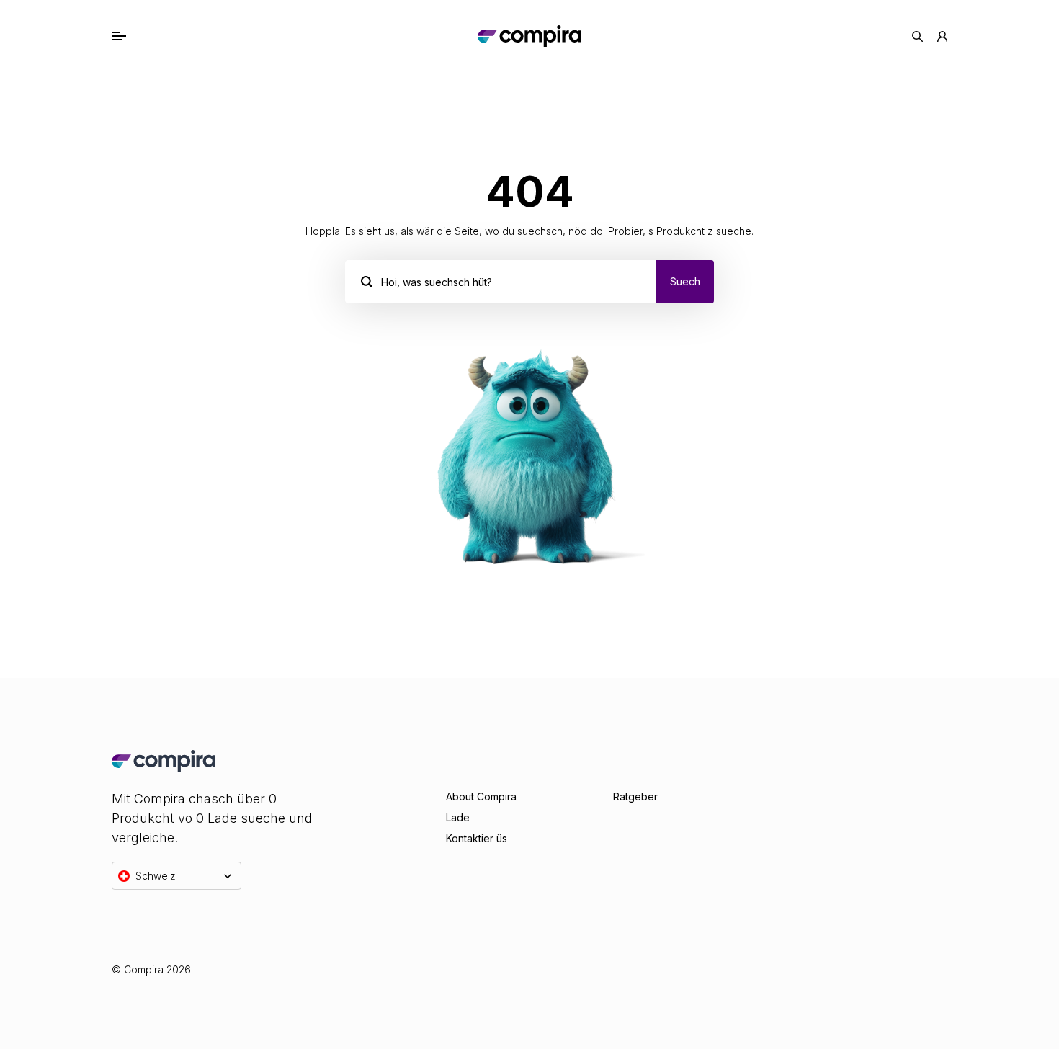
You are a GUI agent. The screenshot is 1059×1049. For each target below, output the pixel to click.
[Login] (942, 36)
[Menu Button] (134, 36)
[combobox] (383, 281)
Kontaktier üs (476, 838)
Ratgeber (635, 796)
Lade (458, 817)
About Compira (481, 796)
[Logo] (529, 36)
